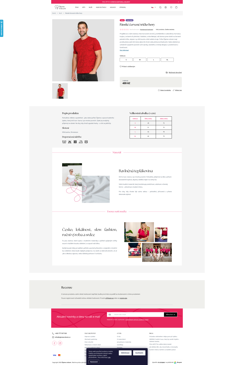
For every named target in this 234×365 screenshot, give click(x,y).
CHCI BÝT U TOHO (99, 195)
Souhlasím (139, 353)
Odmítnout (125, 353)
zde (109, 357)
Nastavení (94, 362)
